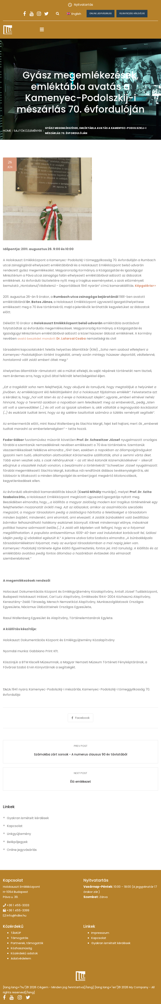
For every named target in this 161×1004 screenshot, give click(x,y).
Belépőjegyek (17, 842)
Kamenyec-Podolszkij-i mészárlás (55, 689)
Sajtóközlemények (28, 131)
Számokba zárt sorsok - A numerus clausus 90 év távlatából (80, 754)
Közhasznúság (21, 948)
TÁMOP (16, 933)
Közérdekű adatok (24, 953)
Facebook (82, 718)
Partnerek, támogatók (27, 943)
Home (7, 131)
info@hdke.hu (16, 915)
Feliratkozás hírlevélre (132, 13)
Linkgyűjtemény (19, 834)
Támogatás (19, 938)
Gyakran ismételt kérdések (28, 818)
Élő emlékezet (80, 782)
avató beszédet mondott (51, 338)
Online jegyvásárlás (101, 13)
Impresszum (100, 933)
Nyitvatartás (83, 4)
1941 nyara (19, 689)
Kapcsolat (15, 826)
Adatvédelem (21, 958)
